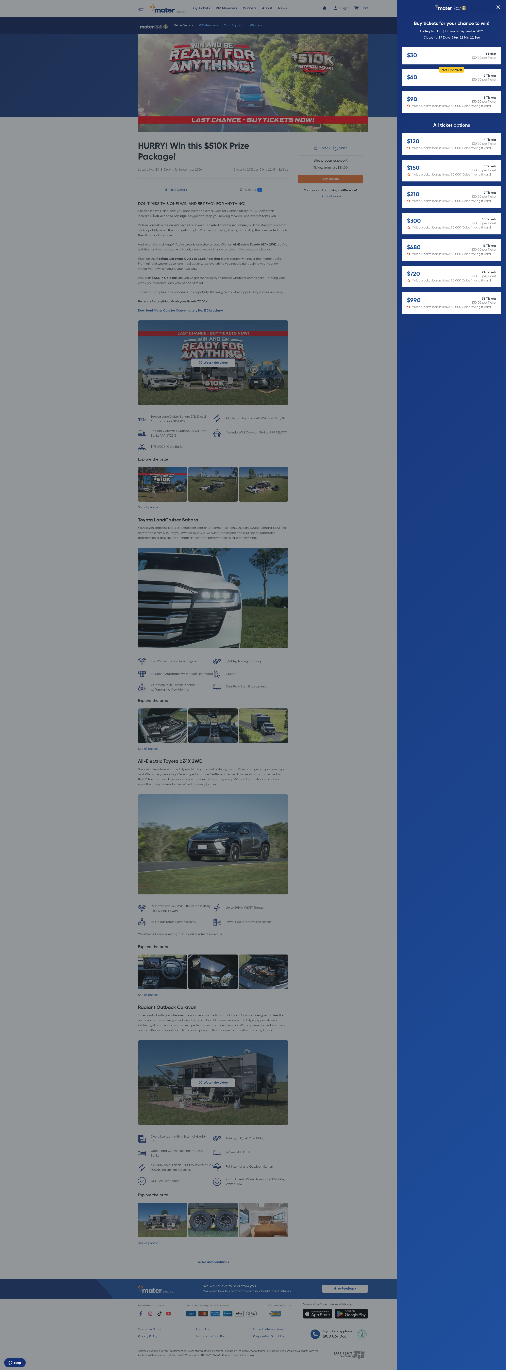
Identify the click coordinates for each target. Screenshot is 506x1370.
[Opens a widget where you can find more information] (15, 1363)
